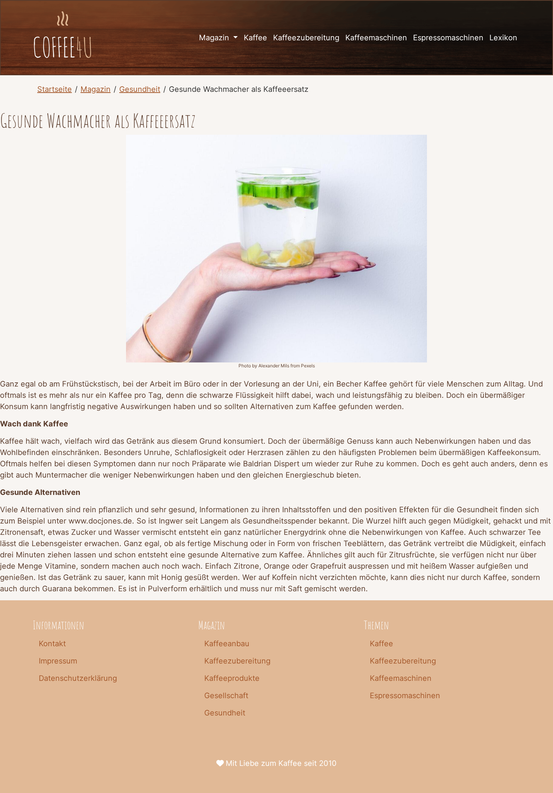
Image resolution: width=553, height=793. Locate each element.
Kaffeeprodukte (232, 678)
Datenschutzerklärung (78, 678)
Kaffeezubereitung (306, 37)
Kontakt (52, 643)
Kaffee (255, 37)
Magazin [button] (215, 37)
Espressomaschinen (448, 37)
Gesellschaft (226, 695)
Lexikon (503, 37)
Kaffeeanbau (226, 643)
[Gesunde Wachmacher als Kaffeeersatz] (63, 37)
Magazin (96, 89)
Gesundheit (139, 89)
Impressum (58, 660)
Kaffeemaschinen (376, 37)
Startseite (54, 89)
